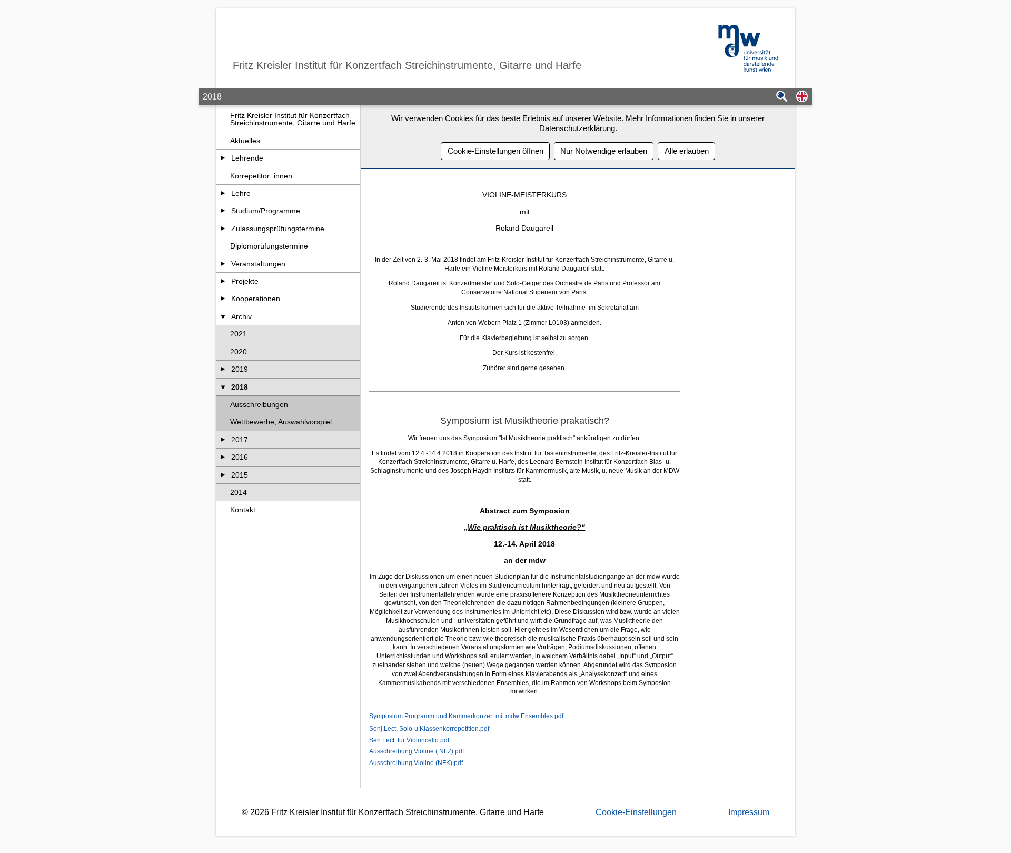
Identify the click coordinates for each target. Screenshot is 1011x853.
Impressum (748, 812)
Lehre (241, 193)
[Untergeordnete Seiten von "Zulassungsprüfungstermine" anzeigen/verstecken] (223, 228)
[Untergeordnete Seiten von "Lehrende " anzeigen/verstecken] (223, 158)
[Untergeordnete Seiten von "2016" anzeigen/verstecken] (223, 457)
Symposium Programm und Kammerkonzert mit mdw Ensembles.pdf (466, 716)
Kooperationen (255, 298)
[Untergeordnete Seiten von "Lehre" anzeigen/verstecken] (223, 193)
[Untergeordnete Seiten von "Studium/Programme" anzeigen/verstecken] (223, 210)
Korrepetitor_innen (261, 176)
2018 (239, 387)
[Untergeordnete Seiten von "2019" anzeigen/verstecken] (223, 369)
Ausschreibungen (259, 404)
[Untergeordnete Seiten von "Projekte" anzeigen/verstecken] (223, 281)
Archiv (241, 316)
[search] (782, 97)
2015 (239, 475)
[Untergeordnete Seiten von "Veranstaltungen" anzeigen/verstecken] (223, 263)
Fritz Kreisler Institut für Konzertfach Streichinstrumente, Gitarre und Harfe (292, 119)
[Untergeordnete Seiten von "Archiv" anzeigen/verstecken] (223, 316)
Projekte (245, 281)
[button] (802, 97)
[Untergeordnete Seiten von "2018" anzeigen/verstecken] (223, 387)
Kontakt (242, 509)
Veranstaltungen (258, 264)
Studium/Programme (265, 210)
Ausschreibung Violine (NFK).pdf (416, 763)
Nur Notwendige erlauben (603, 150)
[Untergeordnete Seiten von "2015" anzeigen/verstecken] (223, 475)
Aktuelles (245, 140)
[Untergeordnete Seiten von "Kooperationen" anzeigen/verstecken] (223, 298)
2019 (239, 369)
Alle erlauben (687, 150)
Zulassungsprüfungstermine (277, 228)
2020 (238, 352)
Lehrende (247, 158)
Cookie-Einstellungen (636, 812)
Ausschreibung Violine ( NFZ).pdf (416, 751)
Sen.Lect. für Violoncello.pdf (409, 740)
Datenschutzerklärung (577, 128)
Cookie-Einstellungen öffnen (495, 150)
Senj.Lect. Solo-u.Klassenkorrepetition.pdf (429, 728)
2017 (239, 439)
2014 (238, 492)
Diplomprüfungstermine (269, 246)
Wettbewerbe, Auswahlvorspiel (281, 422)
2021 (238, 334)
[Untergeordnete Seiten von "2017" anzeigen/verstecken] (223, 439)
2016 (239, 457)
